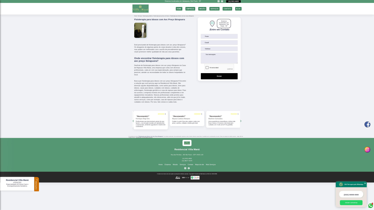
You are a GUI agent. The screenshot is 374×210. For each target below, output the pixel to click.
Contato (227, 9)
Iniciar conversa (351, 203)
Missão (202, 9)
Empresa (190, 9)
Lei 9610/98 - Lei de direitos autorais (144, 137)
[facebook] (222, 1)
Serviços (214, 9)
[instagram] (219, 1)
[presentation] (133, 120)
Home (179, 9)
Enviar (219, 76)
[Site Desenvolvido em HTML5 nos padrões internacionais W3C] (185, 177)
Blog (238, 9)
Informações (36, 185)
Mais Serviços (211, 164)
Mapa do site (199, 164)
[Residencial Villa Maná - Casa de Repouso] (140, 12)
